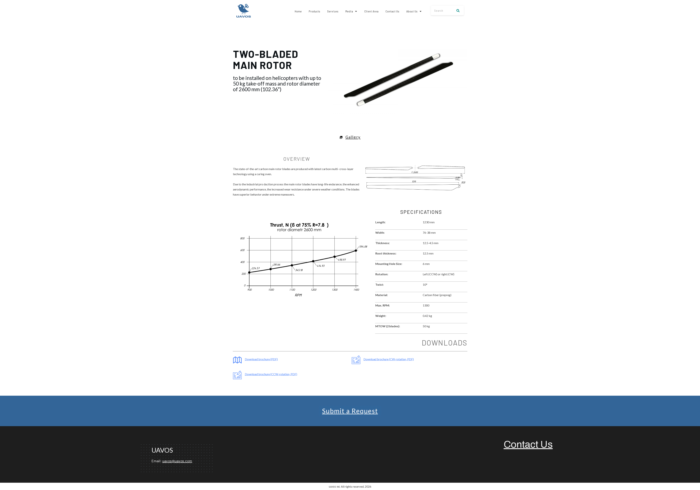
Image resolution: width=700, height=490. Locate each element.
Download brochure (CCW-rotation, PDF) (271, 374)
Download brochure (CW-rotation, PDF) (388, 359)
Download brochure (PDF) (261, 359)
